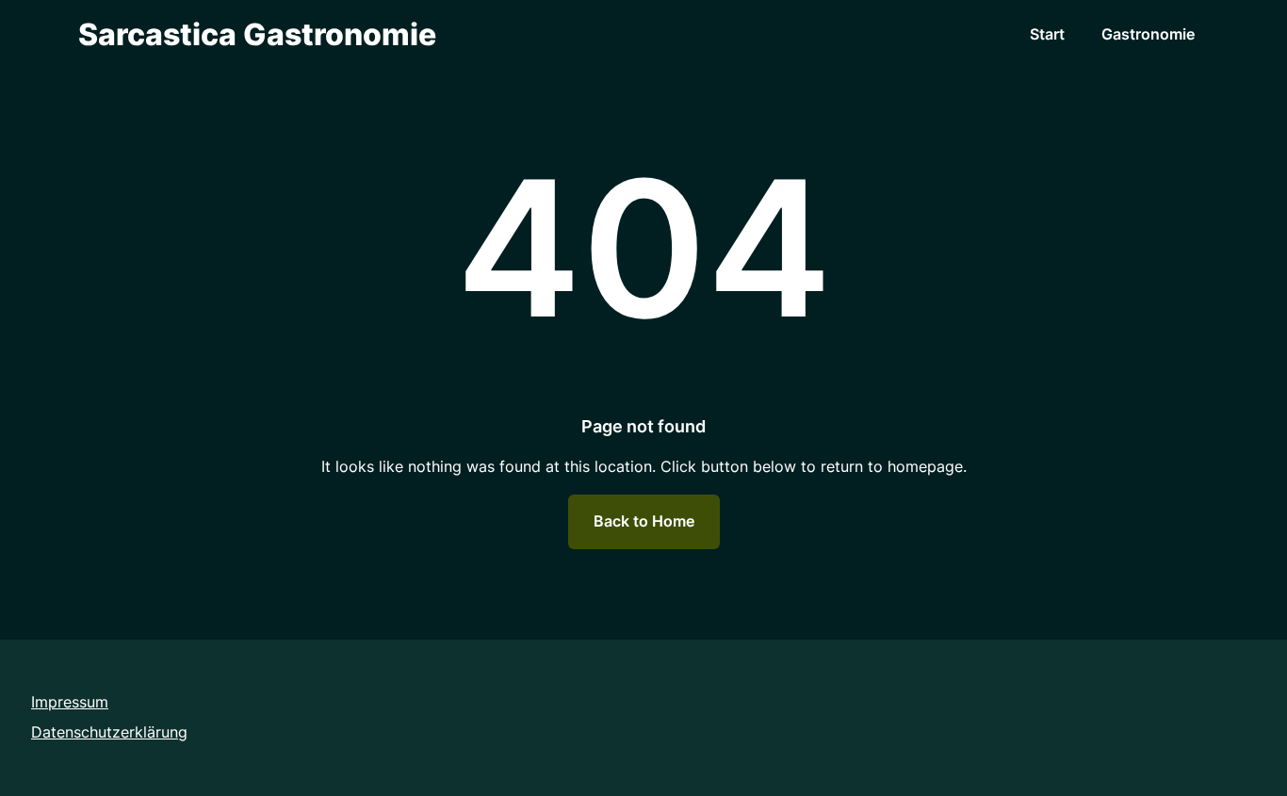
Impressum (69, 701)
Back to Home (644, 521)
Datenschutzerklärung (109, 732)
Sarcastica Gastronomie (257, 34)
